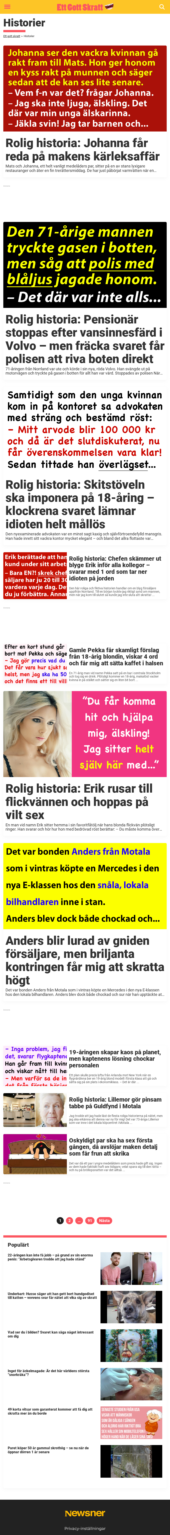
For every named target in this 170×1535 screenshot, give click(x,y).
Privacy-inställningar (85, 1528)
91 (91, 1220)
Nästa (104, 1220)
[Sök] (162, 7)
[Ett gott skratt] (83, 7)
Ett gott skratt (11, 36)
